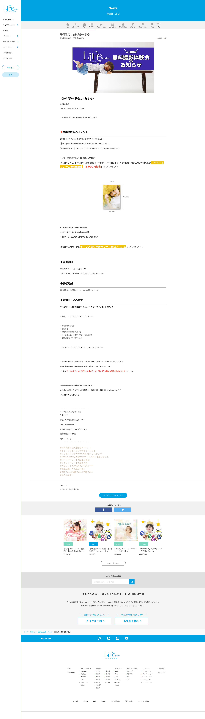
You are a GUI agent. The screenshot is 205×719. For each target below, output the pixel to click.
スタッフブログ (146, 679)
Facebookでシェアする (103, 509)
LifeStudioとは (71, 672)
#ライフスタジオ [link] (94, 453)
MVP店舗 (83, 676)
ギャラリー (118, 668)
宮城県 (98, 674)
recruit (103, 701)
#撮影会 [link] (77, 447)
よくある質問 (161, 672)
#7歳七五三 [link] (87, 472)
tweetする (122, 509)
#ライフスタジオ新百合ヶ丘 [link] (96, 456)
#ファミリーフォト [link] (69, 463)
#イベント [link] (86, 447)
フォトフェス (84, 682)
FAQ (158, 27)
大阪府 (108, 676)
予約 (10, 75)
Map (152, 27)
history (85, 701)
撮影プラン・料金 (132, 668)
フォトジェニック (147, 682)
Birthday (117, 682)
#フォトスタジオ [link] (68, 453)
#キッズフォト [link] (89, 450)
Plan (84, 27)
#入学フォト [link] (66, 466)
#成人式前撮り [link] (67, 475)
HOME (69, 668)
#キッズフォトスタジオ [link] (71, 450)
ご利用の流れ (161, 668)
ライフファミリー (147, 671)
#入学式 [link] (75, 466)
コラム (82, 685)
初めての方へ (130, 671)
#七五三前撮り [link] (79, 469)
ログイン (10, 68)
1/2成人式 (118, 679)
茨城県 (98, 688)
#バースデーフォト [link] (69, 460)
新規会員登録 (131, 621)
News (91, 27)
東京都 (98, 676)
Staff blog (123, 27)
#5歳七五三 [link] (76, 472)
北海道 (98, 671)
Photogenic (101, 27)
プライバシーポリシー (144, 701)
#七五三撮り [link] (66, 469)
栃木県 (108, 671)
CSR (94, 701)
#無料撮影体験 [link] (67, 447)
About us (76, 27)
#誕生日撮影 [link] (84, 460)
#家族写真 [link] (83, 463)
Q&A (128, 679)
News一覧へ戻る (113, 563)
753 (116, 676)
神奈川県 (98, 685)
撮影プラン (130, 674)
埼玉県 (98, 679)
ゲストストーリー (147, 674)
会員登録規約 (129, 701)
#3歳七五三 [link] (65, 472)
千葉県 (98, 682)
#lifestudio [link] (81, 453)
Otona (117, 685)
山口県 (108, 682)
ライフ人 (83, 674)
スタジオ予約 (94, 621)
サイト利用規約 (115, 701)
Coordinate (143, 27)
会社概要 (75, 701)
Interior (132, 27)
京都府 (108, 679)
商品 (128, 676)
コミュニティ (146, 668)
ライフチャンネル (86, 668)
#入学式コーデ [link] (86, 466)
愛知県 (108, 674)
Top (67, 27)
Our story (112, 27)
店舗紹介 (98, 668)
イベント (83, 679)
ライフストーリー (147, 676)
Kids (116, 674)
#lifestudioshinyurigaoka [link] (71, 456)
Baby (116, 671)
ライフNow (84, 671)
